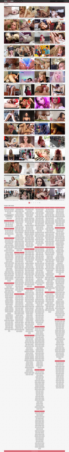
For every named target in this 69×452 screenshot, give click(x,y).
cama (22, 230)
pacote (53, 211)
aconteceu (7, 259)
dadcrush (18, 254)
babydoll (7, 297)
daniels (17, 270)
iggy (26, 344)
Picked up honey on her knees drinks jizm (41, 187)
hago (32, 297)
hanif (26, 322)
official (36, 425)
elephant (17, 327)
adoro (6, 275)
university (62, 259)
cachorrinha (21, 214)
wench (60, 358)
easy (19, 299)
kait (42, 252)
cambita (21, 234)
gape (25, 268)
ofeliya (37, 420)
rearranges (52, 279)
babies (6, 292)
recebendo (51, 284)
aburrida (12, 247)
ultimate (60, 236)
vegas (62, 301)
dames (19, 259)
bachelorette (11, 309)
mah (37, 351)
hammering (31, 308)
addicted (10, 268)
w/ (55, 321)
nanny (37, 391)
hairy (32, 301)
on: (40, 443)
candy (21, 250)
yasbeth (57, 366)
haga (30, 297)
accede (9, 250)
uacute (60, 229)
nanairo (36, 389)
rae (48, 252)
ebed (22, 301)
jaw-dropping (37, 232)
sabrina (50, 299)
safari (53, 304)
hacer (29, 294)
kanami (40, 259)
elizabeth (20, 331)
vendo (63, 308)
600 (7, 230)
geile (28, 282)
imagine (33, 351)
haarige (28, 290)
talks (62, 225)
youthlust (62, 375)
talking (60, 225)
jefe (37, 237)
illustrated (27, 349)
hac (30, 292)
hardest (29, 327)
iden (28, 342)
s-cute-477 (51, 294)
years (63, 368)
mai (42, 351)
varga (60, 294)
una (60, 238)
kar (43, 263)
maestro (37, 346)
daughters (21, 279)
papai (53, 232)
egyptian (19, 313)
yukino (57, 380)
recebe (48, 284)
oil (40, 427)
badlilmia (12, 320)
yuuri (60, 387)
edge (19, 308)
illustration (31, 349)
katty (43, 275)
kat (39, 272)
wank (62, 328)
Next (39, 202)
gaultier (30, 277)
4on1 (6, 226)
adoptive (6, 273)
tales (60, 223)
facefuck (31, 211)
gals (32, 256)
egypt (16, 313)
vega (61, 299)
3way (7, 218)
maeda (39, 344)
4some (12, 226)
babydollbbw (11, 297)
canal (19, 248)
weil (60, 353)
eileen (20, 317)
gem (33, 282)
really (46, 279)
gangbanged (31, 263)
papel (47, 234)
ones (43, 443)
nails (42, 378)
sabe (49, 297)
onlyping (36, 446)
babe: (7, 286)
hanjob (29, 322)
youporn (5, 5)
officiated (40, 425)
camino (22, 241)
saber (47, 299)
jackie (42, 209)
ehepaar (21, 315)
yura (62, 382)
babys (7, 306)
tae (58, 214)
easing (17, 299)
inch (33, 360)
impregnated (27, 358)
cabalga (16, 211)
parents (53, 237)
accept (13, 250)
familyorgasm (32, 232)
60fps (10, 230)
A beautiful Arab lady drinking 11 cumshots (26, 122)
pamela (48, 225)
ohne (38, 427)
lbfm (37, 322)
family (33, 230)
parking (47, 241)
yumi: (57, 382)
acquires (10, 261)
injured (27, 374)
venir (60, 315)
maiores (37, 356)
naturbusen (38, 405)
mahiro (40, 351)
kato (40, 275)
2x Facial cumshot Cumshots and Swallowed (26, 18)
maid (39, 353)
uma (56, 238)
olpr (36, 441)
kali (39, 256)
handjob (27, 313)
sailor (52, 308)
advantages (11, 277)
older (39, 432)
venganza (60, 313)
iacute (28, 337)
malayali (38, 365)
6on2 (9, 235)
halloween (26, 306)
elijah (15, 329)
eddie (23, 306)
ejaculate (17, 320)
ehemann (17, 315)
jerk (39, 241)
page (46, 216)
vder (56, 297)
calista (21, 225)
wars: (60, 335)
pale (50, 223)
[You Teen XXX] (8, 1)
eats (19, 301)
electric (22, 324)
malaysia (41, 365)
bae (9, 322)
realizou (53, 277)
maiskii (37, 358)
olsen (39, 441)
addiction (7, 270)
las (42, 308)
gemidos (32, 284)
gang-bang (30, 261)
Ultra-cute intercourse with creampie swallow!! (57, 18)
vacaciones (58, 278)
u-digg (57, 229)
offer (42, 420)
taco (56, 214)
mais (40, 356)
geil (25, 282)
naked (36, 382)
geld (30, 282)
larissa (40, 308)
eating (17, 301)
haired (26, 301)
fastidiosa (28, 246)
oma (36, 443)
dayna (19, 284)
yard (62, 364)
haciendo (27, 297)
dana (22, 261)
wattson (57, 344)
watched (62, 337)
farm (32, 241)
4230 (12, 222)
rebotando (51, 282)
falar (26, 227)
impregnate (31, 356)
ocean (40, 416)
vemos (62, 306)
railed (47, 254)
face (32, 209)
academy (6, 250)
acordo (7, 261)
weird (62, 353)
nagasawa (41, 375)
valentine (62, 285)
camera (23, 237)
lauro (42, 317)
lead (42, 322)
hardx (27, 331)
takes (62, 218)
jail (39, 214)
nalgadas (39, 382)
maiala (37, 353)
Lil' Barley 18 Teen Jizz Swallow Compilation (11, 31)
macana (42, 328)
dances (22, 263)
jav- (38, 230)
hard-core (32, 324)
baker (6, 329)
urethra (57, 270)
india (26, 365)
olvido (42, 441)
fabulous (29, 209)
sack (50, 301)
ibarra (27, 339)
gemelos (29, 284)
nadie (37, 375)
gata (32, 275)
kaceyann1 (41, 249)
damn (22, 259)
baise (12, 325)
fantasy (26, 239)
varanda (57, 294)
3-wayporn (12, 209)
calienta (18, 223)
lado (39, 292)
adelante (11, 270)
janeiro (39, 218)
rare (49, 261)
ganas (32, 259)
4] (10, 224)
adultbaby (11, 275)
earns (22, 297)
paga (50, 214)
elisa (20, 329)
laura (36, 317)
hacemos (26, 294)
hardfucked (27, 329)
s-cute (47, 294)
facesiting (27, 214)
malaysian (39, 367)
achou (9, 257)
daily (22, 256)
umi (58, 238)
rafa (50, 252)
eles (20, 327)
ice (29, 339)
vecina (60, 297)
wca (57, 346)
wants (57, 333)
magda (43, 346)
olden (36, 432)
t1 (59, 209)
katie (36, 275)
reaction (53, 268)
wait (63, 321)
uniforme (58, 256)
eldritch (22, 322)
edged (22, 308)
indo (32, 365)
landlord (37, 299)
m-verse (37, 328)
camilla (19, 241)
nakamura (42, 380)
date (15, 277)
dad (15, 254)
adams (12, 266)
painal (49, 218)
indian (29, 365)
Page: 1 (12, 5)
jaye (39, 234)
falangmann (31, 225)
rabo (52, 249)
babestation (11, 288)
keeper (41, 284)
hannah (32, 322)
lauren (39, 317)
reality (47, 275)
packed (47, 211)
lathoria (40, 313)
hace (32, 292)
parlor (50, 241)
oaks (39, 413)
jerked (42, 241)
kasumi (37, 272)
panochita (48, 227)
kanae (37, 259)
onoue (39, 448)
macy (36, 337)
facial (27, 216)
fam (30, 230)
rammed (52, 254)
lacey (37, 290)
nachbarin (41, 371)
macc (40, 330)
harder (26, 327)
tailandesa (57, 216)
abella (7, 243)
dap (16, 272)
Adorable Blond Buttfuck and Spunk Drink (11, 161)
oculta (42, 418)
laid (42, 294)
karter (42, 268)
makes (37, 360)
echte (16, 304)
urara (63, 268)
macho (36, 335)
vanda (62, 290)
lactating (40, 290)
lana (42, 297)
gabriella (30, 252)
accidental (10, 252)
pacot (50, 211)
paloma (53, 223)
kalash (37, 256)
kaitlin (37, 254)
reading (52, 270)
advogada (9, 280)
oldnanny (40, 434)
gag (32, 252)
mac (39, 328)
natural (41, 401)
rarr (46, 263)
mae (43, 342)
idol (30, 342)
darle (16, 275)
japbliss (36, 225)
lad (42, 290)
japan (39, 223)
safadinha (46, 304)
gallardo (30, 256)
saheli (50, 308)
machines (37, 333)
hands (31, 317)
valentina (58, 285)
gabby (26, 252)
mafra (40, 346)
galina (26, 256)
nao (39, 391)
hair (28, 299)
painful (52, 218)
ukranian (57, 236)
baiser (7, 327)
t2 (61, 209)
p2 (46, 209)
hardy (29, 331)
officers (42, 423)
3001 (8, 211)
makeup (40, 360)
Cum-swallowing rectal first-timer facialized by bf (12, 174)
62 (12, 230)
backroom (9, 313)
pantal (52, 227)
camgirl (16, 241)
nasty (36, 396)
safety (47, 306)
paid (50, 216)
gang (27, 261)
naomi (42, 391)
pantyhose (51, 230)
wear (62, 346)
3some (11, 216)
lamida (37, 297)
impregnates (31, 358)
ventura (58, 317)
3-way (8, 209)
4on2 (9, 226)
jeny (37, 241)
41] (8, 222)
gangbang (27, 263)
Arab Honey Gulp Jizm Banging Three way (26, 135)
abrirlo (6, 245)
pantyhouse (47, 232)
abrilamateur (10, 243)
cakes (22, 218)
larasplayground (38, 306)
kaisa (37, 252)
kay (41, 279)
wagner (58, 321)
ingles (30, 372)
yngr (57, 373)
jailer (42, 214)
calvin (16, 230)
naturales (38, 403)
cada (16, 216)
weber (60, 349)
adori (12, 273)
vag (56, 281)
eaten (22, 299)
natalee (42, 396)
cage (16, 218)
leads (38, 324)
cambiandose (21, 232)
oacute (36, 413)
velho (62, 304)
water (63, 339)
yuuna (57, 387)
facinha (33, 218)
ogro (43, 425)
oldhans (42, 432)
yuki (59, 378)
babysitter (10, 306)
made (43, 339)
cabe (22, 211)
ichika (32, 339)
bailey (6, 325)
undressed (61, 247)
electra (19, 324)
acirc (12, 257)
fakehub (30, 223)
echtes (19, 304)
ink (29, 374)
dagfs (19, 256)
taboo (62, 211)
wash (62, 335)
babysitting (6, 309)
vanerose (57, 292)
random (46, 259)
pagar (53, 214)
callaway (16, 227)
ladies (37, 292)
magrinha (41, 349)
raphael (50, 259)
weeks (57, 353)
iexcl (33, 342)
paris (47, 239)
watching (60, 339)
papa (50, 232)
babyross (11, 304)
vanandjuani (58, 290)
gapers (26, 270)
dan (19, 261)
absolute (12, 245)
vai (63, 283)
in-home (30, 360)
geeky (32, 279)
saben (52, 297)
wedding (63, 349)
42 (10, 222)
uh (59, 233)
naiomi (36, 380)
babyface (7, 299)
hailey (26, 299)
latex (36, 313)
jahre (37, 214)
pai (48, 216)
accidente (11, 254)
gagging (30, 254)
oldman (36, 434)
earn (19, 297)
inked (32, 374)
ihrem (33, 346)
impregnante (27, 356)
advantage (6, 277)
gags (33, 254)
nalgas (43, 382)
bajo (11, 327)
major (39, 358)
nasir (42, 394)
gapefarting (32, 268)
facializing (26, 218)
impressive (26, 360)
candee (22, 248)
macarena (36, 330)
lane (40, 299)
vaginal (57, 283)
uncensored (57, 240)
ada (8, 266)
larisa (37, 308)
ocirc (43, 416)
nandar (43, 389)
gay (32, 277)
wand (57, 328)
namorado (36, 387)
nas (39, 394)
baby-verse (11, 295)
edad (20, 306)
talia (62, 223)
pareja (46, 237)
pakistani (47, 223)
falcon (29, 227)
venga (56, 313)
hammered (27, 308)
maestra (43, 344)
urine (63, 270)
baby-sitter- (7, 295)
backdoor (7, 311)
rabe (49, 249)
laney (42, 299)
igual (26, 346)
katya (39, 277)
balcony (12, 329)
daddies (22, 254)
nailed (39, 378)
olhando (43, 436)
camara (17, 232)
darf (22, 272)
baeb (11, 322)
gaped (28, 268)
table (60, 211)
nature (42, 405)
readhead (48, 270)
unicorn (58, 254)
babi (9, 290)
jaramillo (41, 227)
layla (40, 320)
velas (59, 304)
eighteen (16, 317)
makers (43, 358)
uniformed (61, 256)
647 (12, 232)
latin (42, 313)
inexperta (28, 369)
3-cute (5, 209)
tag (60, 214)
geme (26, 284)
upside (57, 268)
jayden (37, 234)
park (49, 239)
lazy (42, 320)
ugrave (57, 233)
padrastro (47, 214)
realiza (46, 277)
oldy (43, 434)
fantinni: (26, 241)
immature (27, 353)
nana (40, 387)
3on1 (8, 216)
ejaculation (21, 320)
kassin (37, 270)
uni (62, 252)
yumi (62, 380)
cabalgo (20, 211)
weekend (63, 351)
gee (29, 279)
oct (36, 418)
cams (19, 246)
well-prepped (58, 356)
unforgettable (59, 252)
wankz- (63, 330)
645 (9, 232)
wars (57, 335)
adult (8, 275)
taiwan (63, 216)
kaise (40, 252)
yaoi (60, 364)
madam (42, 337)
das (22, 275)
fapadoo (30, 241)
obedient (42, 413)
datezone (22, 277)
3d (6, 216)
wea (59, 346)
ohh (36, 427)
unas (63, 238)
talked (57, 225)
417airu (6, 222)
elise (23, 329)
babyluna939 (7, 302)
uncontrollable (62, 240)
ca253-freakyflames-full (19, 209)
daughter (17, 279)
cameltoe (19, 237)
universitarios (58, 259)
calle (19, 227)
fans (26, 237)
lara (41, 304)
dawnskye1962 (21, 282)
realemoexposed (49, 272)
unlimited (61, 261)
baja (9, 327)
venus (61, 317)
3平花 (10, 218)
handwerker (27, 320)
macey (43, 330)
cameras (21, 239)
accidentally (7, 254)
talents (57, 223)
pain (46, 218)
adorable (9, 273)
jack (36, 209)
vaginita (60, 283)
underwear (58, 245)
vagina (59, 281)
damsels (17, 261)
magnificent (37, 349)
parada (52, 234)
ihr (28, 346)
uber (63, 229)
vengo (63, 313)
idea (25, 342)
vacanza (62, 278)
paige (53, 216)
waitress (60, 323)
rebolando (47, 282)
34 (12, 211)
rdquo (46, 268)
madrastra (36, 342)
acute (6, 266)
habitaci (31, 290)
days (22, 284)
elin (18, 329)
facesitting (31, 214)
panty (47, 230)
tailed (60, 216)
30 (5, 211)
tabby (57, 211)
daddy (17, 256)
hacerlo (33, 294)
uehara (62, 231)
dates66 (18, 277)
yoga (59, 373)
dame (16, 259)
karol (39, 268)
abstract (6, 247)
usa (57, 272)
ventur (63, 315)
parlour (53, 241)
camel (16, 237)
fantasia (29, 237)
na (36, 371)
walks (63, 326)
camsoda (16, 248)
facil (29, 218)
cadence (19, 216)
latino (42, 315)
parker (52, 239)
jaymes (42, 234)
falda (32, 227)
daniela (16, 268)
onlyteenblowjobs (41, 446)
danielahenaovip (21, 268)
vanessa (60, 292)
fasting (31, 246)
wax (60, 344)
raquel (47, 261)
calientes (18, 225)
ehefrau (22, 313)
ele (16, 324)
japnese (43, 225)
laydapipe (37, 320)
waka (63, 323)
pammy (51, 225)
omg (38, 443)
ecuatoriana (16, 306)
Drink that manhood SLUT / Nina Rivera (56, 57)
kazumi (43, 282)
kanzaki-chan (37, 263)
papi (49, 234)
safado (50, 304)
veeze (58, 299)
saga (50, 306)
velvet (57, 306)
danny (19, 270)
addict (7, 268)
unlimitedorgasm (60, 263)
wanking (57, 330)
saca (52, 299)
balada (9, 329)
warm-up (62, 333)
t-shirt (57, 209)
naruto (37, 394)
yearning (60, 368)
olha (40, 436)
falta (28, 230)
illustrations (26, 351)
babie (12, 290)
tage (63, 214)
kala (42, 254)
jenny (39, 239)
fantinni (32, 239)
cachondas (17, 214)
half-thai (32, 304)
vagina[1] (62, 281)
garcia (29, 272)
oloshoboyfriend (41, 439)
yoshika (62, 373)
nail (36, 378)
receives (51, 286)
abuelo (9, 247)
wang (60, 328)
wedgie (57, 351)
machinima (41, 333)
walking (60, 326)
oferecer (40, 420)
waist (61, 321)
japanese (42, 223)
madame (36, 339)
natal (39, 396)
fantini (29, 239)
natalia (37, 398)
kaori (41, 263)
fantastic (32, 237)
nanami (40, 389)
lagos (40, 294)
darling (19, 275)
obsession (36, 416)
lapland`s (38, 304)
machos (40, 335)
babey (6, 290)
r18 (47, 249)
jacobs (37, 211)
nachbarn (37, 373)
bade (9, 320)
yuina (57, 378)
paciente (52, 209)
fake (27, 223)
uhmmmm (62, 233)
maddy (40, 339)
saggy (47, 308)
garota (27, 275)
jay (43, 232)
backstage (7, 318)
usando (60, 272)
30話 (10, 211)
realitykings (51, 275)
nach (38, 371)
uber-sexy (58, 231)
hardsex (31, 329)
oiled (43, 427)
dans (22, 270)
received (48, 286)
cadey (22, 216)
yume (60, 380)
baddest (6, 320)
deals (19, 286)
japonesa (38, 227)
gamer (26, 259)
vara (63, 292)
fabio (26, 209)
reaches (49, 268)
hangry (32, 320)
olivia (36, 439)
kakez (40, 254)
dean (22, 286)
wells (62, 356)
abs (8, 245)
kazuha (40, 282)
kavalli (42, 277)
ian (30, 337)
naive (39, 380)
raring (52, 261)
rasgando (49, 263)
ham (33, 306)
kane (42, 259)
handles (31, 315)
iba (32, 337)
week (59, 351)
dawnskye (16, 282)
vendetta (60, 308)
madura (40, 342)
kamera (42, 256)
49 (8, 224)
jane (36, 218)
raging (53, 252)
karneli (37, 268)
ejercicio (16, 322)
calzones (19, 230)
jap (36, 223)
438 (6, 224)
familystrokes (27, 234)
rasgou (53, 263)
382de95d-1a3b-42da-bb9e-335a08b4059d (9, 214)
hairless (30, 301)
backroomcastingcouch (9, 315)
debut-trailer (19, 291)
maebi (36, 344)
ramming (48, 256)
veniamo (57, 315)
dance (16, 263)
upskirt (60, 268)
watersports (58, 342)
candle (18, 250)
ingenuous (26, 372)
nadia (43, 373)
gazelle (27, 279)
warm (59, 333)
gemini (28, 286)
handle (28, 315)
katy (36, 277)
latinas (40, 315)
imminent (31, 353)
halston (30, 306)
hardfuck (32, 327)
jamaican (37, 216)
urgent (60, 270)
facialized (30, 216)
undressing (58, 249)
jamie (43, 216)
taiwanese (58, 218)
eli (22, 327)
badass (11, 318)
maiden (42, 353)
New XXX (16, 1)
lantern (43, 301)
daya (16, 284)
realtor (49, 279)
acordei (11, 259)
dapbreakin (19, 272)
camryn (16, 246)
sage (52, 306)
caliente (21, 223)
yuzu (62, 387)
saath (47, 297)
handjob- (31, 313)
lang (36, 301)
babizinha (9, 292)
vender (57, 308)
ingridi (33, 372)
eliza (17, 331)
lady (42, 292)
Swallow (9, 5)
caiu (19, 218)
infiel (31, 369)
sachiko (47, 301)
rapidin (53, 259)
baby (12, 292)
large (42, 306)
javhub (41, 230)
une (62, 249)
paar (49, 209)
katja (38, 275)
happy (26, 324)
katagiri (42, 272)
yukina (62, 378)
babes (10, 286)
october (39, 418)
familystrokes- (32, 234)
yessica (60, 371)
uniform (62, 254)
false (25, 230)
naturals (41, 403)
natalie (40, 398)
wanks (60, 330)
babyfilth (11, 299)
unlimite (58, 261)
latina (36, 315)
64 (7, 232)
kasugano (41, 270)
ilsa (29, 351)
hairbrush (32, 299)
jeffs (39, 237)
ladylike (37, 294)
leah (41, 324)
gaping (32, 270)
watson (62, 342)
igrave (32, 344)
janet (42, 218)
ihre (30, 346)
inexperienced (31, 367)
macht (43, 335)
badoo (7, 322)
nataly (42, 398)
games (29, 259)
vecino (63, 297)
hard (29, 324)
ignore (29, 344)
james (40, 216)
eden (16, 308)
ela (19, 322)
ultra (63, 236)
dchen (16, 286)
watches (57, 339)
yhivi (63, 371)
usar (62, 272)
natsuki (38, 401)
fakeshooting (27, 225)
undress (58, 247)
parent (49, 237)
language (39, 301)
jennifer (37, 239)
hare (32, 331)
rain (49, 254)
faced (27, 211)
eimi (22, 317)
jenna (42, 237)
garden (32, 272)
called (22, 227)
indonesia (27, 367)
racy (46, 252)
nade (40, 373)
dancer (19, 263)
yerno (57, 371)
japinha (39, 225)
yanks (57, 364)
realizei (50, 277)
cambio (18, 234)
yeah (63, 366)
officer (39, 423)
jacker (39, 209)
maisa (42, 356)
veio (57, 304)
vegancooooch (58, 301)
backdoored (11, 311)
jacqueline (41, 211)
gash (29, 275)
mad (39, 337)
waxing (63, 344)
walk (56, 326)
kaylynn (36, 282)
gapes (29, 270)
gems (31, 286)
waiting (57, 323)
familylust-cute (27, 232)
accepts (7, 252)
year (56, 368)
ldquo (39, 322)
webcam (56, 349)
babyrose (7, 304)
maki (42, 360)
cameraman (17, 239)
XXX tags (20, 1)
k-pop (36, 249)
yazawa (60, 366)
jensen (43, 239)
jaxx (41, 232)
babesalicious (7, 288)
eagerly (17, 297)
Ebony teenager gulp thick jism (9, 70)
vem (59, 306)
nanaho (43, 387)
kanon (41, 261)
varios (63, 294)
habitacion (27, 292)
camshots (22, 246)
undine (62, 245)
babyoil (12, 302)
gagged (26, 254)
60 (5, 230)
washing (58, 337)
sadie (52, 301)
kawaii (38, 279)
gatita (26, 277)
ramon (51, 256)
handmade (27, 317)
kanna (38, 261)
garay (26, 272)
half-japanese (28, 304)
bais (9, 325)
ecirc (22, 304)
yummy (60, 382)
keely (38, 284)
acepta (6, 257)
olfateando (36, 436)
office (36, 423)
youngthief (58, 375)
